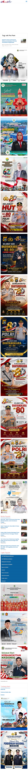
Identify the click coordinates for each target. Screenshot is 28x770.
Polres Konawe (5, 572)
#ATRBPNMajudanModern (8, 556)
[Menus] (26, 1)
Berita (3, 44)
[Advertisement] (14, 18)
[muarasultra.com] (6, 1)
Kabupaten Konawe (6, 561)
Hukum (3, 570)
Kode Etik (3, 689)
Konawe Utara (8, 44)
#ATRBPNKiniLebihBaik (7, 559)
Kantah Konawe (5, 575)
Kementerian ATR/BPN (7, 564)
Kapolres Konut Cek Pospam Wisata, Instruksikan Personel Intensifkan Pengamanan (9, 41)
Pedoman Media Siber (6, 692)
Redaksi (2, 694)
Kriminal (3, 581)
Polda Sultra (4, 578)
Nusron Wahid (5, 567)
